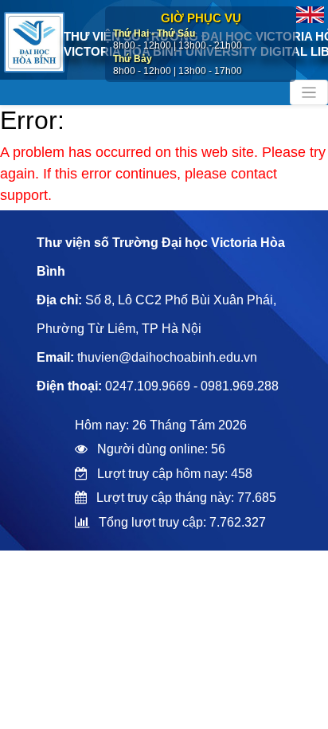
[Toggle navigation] (309, 92)
